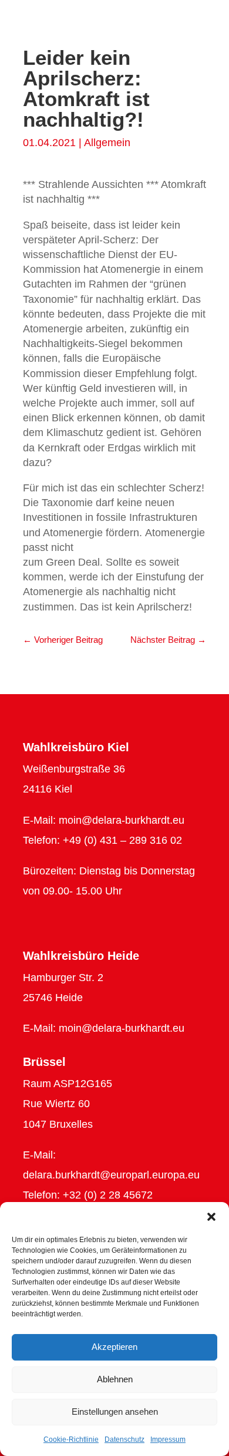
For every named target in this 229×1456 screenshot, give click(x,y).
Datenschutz (124, 1439)
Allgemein (107, 142)
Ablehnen (115, 1379)
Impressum (168, 1439)
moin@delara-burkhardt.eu (121, 820)
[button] (211, 1217)
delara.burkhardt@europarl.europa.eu (111, 1175)
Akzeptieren (114, 1347)
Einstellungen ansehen (115, 1412)
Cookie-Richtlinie (71, 1439)
